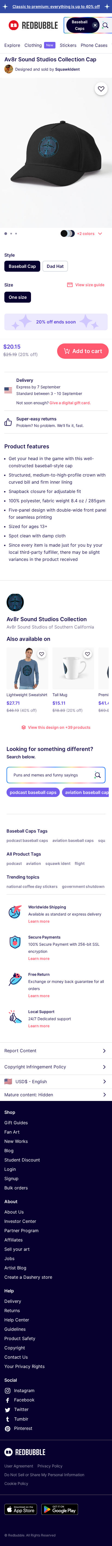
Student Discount (22, 1160)
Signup (11, 1178)
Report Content (20, 1050)
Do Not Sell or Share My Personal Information (44, 1474)
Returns (12, 1310)
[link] (33, 792)
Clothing (38, 45)
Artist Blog (15, 1267)
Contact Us (16, 1357)
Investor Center (20, 1221)
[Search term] (104, 25)
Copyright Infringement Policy (35, 1066)
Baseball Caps (21, 831)
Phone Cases (94, 45)
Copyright (14, 1347)
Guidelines (15, 1329)
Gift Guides (16, 1122)
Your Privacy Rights (24, 1366)
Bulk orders (16, 1188)
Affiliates (13, 1240)
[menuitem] (12, 45)
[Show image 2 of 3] (11, 233)
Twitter (21, 1409)
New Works (16, 1141)
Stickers (68, 45)
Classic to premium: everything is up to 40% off (56, 6)
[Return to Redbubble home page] (33, 25)
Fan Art (12, 1132)
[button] (56, 6)
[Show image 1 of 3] (5, 233)
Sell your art (17, 1249)
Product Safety (19, 1338)
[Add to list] (101, 88)
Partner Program (21, 1230)
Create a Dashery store (28, 1277)
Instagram (24, 1390)
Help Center (16, 1320)
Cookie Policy (16, 1483)
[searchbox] (56, 775)
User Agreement (18, 1466)
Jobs (9, 1258)
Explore (12, 45)
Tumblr (21, 1419)
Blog (9, 1150)
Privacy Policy (50, 1466)
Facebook (24, 1399)
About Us (14, 1212)
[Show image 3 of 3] (16, 233)
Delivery (12, 1301)
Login (10, 1169)
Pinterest (23, 1428)
